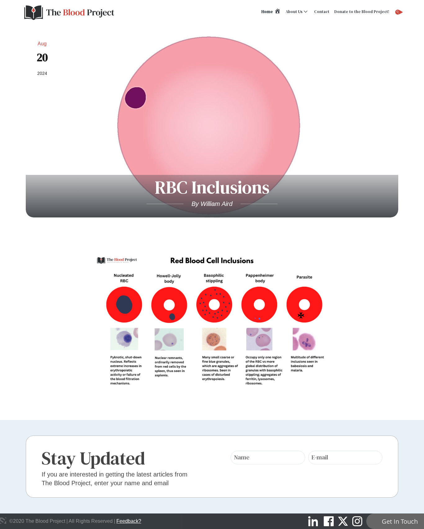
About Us (294, 11)
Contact (321, 11)
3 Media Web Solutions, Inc (3, 521)
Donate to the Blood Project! (361, 11)
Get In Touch (400, 521)
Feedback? (128, 521)
